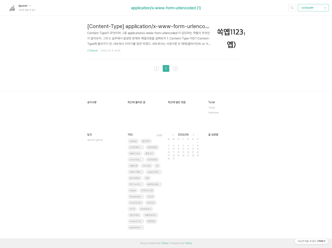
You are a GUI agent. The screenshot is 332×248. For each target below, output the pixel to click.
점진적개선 (134, 215)
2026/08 (183, 134)
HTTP (132, 209)
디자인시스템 (147, 190)
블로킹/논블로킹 (155, 184)
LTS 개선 (147, 166)
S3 (157, 166)
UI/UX (150, 196)
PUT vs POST (136, 184)
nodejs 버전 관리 (155, 172)
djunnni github (95, 140)
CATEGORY (307, 8)
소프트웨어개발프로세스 (137, 147)
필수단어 (146, 141)
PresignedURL (136, 196)
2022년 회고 (136, 203)
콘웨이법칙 (152, 147)
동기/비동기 (135, 178)
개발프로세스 (150, 215)
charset (133, 141)
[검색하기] (292, 7)
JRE (147, 178)
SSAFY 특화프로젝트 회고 (137, 172)
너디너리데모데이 (137, 159)
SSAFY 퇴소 (135, 153)
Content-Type (136, 221)
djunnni (23, 5)
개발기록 (133, 166)
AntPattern (145, 209)
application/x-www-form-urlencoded (137, 227)
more (159, 135)
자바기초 (151, 203)
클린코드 (149, 153)
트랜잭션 (151, 221)
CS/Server (92, 50)
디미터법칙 (152, 159)
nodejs (133, 190)
